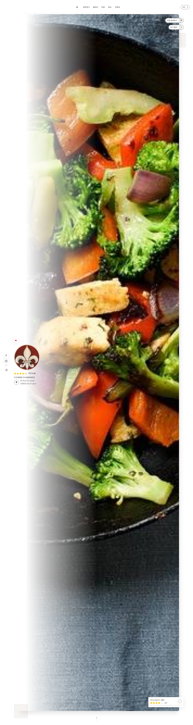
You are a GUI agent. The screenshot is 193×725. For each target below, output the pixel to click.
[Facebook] (6, 355)
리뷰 (103, 7)
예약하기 (86, 7)
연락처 (117, 7)
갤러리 (95, 7)
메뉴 (110, 7)
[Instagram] (6, 361)
